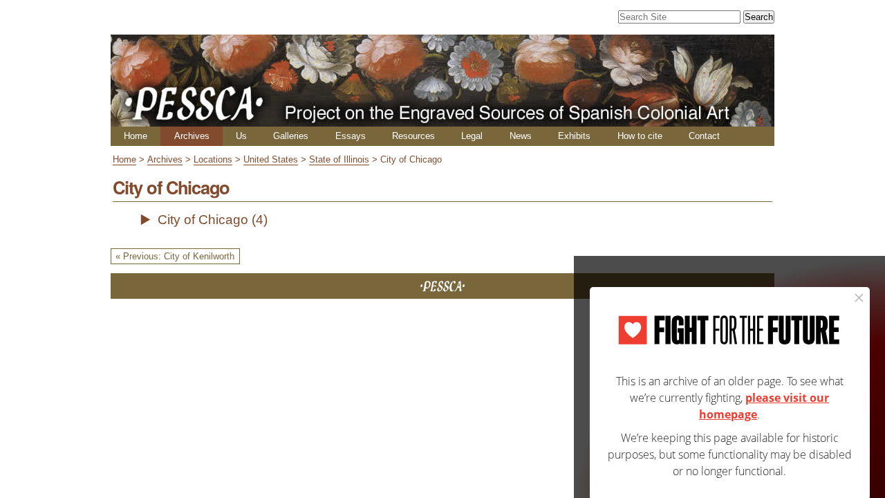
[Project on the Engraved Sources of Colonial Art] (442, 121)
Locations (213, 159)
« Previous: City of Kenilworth (174, 256)
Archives (191, 136)
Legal (472, 136)
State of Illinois (339, 159)
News (521, 136)
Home (135, 136)
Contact (704, 136)
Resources (413, 136)
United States (270, 159)
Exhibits (574, 136)
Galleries (290, 136)
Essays (350, 136)
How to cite (639, 136)
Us (241, 136)
